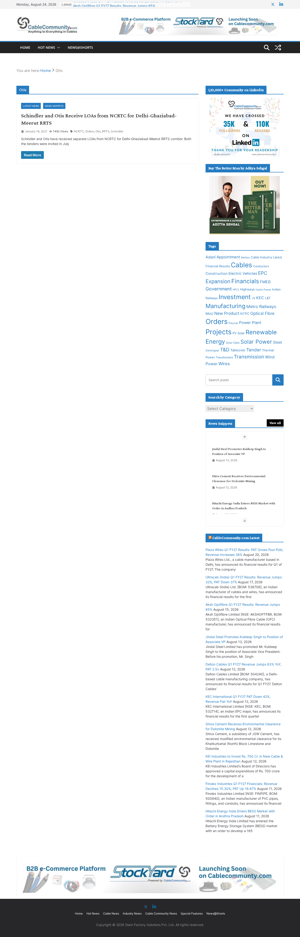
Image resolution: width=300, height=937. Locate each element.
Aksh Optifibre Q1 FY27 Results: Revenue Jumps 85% (114, 4)
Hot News (46, 47)
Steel (277, 342)
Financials (245, 281)
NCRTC (79, 131)
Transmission (249, 357)
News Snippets (54, 105)
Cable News (111, 913)
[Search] (278, 380)
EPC (262, 273)
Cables (241, 265)
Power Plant (250, 322)
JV (253, 298)
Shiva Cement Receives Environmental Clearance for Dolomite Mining (238, 478)
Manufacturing (225, 305)
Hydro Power (263, 289)
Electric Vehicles (243, 273)
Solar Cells (233, 342)
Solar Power (256, 341)
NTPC (244, 314)
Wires (224, 363)
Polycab (233, 323)
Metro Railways (261, 306)
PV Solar (238, 333)
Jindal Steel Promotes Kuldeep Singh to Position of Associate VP (239, 451)
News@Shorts (80, 47)
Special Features (192, 913)
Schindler (117, 131)
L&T (268, 298)
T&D (224, 350)
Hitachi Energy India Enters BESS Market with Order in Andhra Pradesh (243, 505)
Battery (245, 257)
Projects (219, 332)
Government (219, 289)
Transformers (224, 357)
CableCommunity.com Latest (235, 538)
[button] (57, 47)
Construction (217, 273)
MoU (209, 314)
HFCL (236, 289)
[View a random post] (278, 47)
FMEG (265, 281)
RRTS (105, 131)
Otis (98, 131)
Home (25, 47)
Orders (89, 131)
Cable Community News (161, 913)
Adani (211, 257)
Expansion (218, 281)
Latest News (31, 105)
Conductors (261, 266)
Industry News (132, 913)
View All (275, 423)
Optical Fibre (262, 313)
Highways (247, 289)
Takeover (237, 350)
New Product (226, 313)
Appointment (228, 257)
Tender (253, 350)
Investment (235, 297)
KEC (260, 297)
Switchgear (212, 350)
